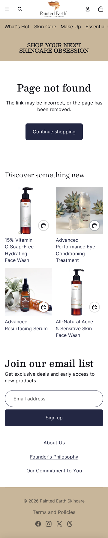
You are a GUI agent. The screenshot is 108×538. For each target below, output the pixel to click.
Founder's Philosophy (54, 457)
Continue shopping (54, 132)
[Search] (19, 9)
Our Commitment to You (54, 471)
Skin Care (45, 26)
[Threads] (70, 523)
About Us (54, 443)
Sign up (54, 418)
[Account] (87, 9)
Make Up (71, 26)
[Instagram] (48, 523)
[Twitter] (59, 523)
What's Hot (17, 26)
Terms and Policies (54, 512)
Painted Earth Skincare (62, 500)
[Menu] (7, 9)
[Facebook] (38, 523)
